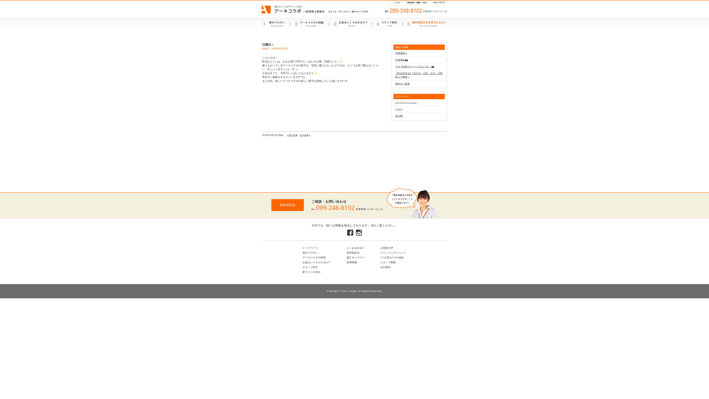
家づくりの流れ (311, 271)
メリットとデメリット (393, 252)
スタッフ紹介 (310, 267)
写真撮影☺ (401, 53)
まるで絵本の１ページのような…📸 (414, 66)
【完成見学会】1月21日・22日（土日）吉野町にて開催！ (419, 75)
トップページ (310, 247)
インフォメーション (406, 102)
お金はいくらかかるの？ (316, 262)
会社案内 (385, 267)
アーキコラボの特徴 (314, 257)
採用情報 (352, 262)
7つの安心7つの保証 (392, 257)
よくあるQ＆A (355, 247)
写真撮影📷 (401, 60)
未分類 (399, 116)
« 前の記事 (292, 135)
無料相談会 (287, 205)
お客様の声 (386, 247)
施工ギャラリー (356, 257)
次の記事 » (305, 135)
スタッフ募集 (388, 262)
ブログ (399, 109)
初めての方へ (310, 252)
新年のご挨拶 (402, 83)
